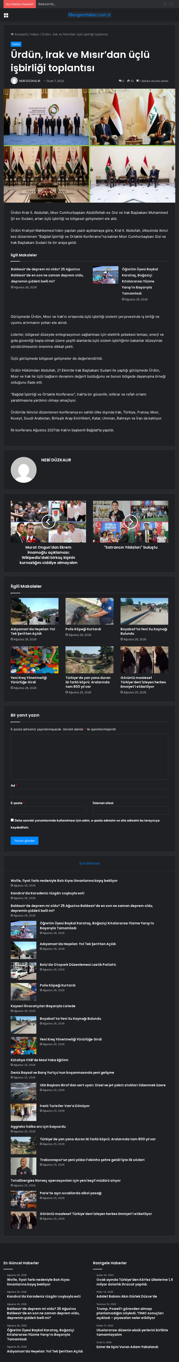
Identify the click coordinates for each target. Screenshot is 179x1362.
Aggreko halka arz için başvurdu (38, 1126)
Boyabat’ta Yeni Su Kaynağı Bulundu (143, 631)
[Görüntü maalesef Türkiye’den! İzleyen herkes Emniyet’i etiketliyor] (144, 659)
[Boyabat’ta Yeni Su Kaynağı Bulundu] (144, 611)
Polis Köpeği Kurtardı (83, 629)
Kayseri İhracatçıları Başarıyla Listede (43, 1006)
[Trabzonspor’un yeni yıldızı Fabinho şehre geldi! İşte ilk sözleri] (23, 1166)
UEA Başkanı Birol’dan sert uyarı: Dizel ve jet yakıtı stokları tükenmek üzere (103, 1085)
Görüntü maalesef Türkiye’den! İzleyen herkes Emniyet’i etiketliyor (143, 682)
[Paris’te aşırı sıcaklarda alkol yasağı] (23, 1199)
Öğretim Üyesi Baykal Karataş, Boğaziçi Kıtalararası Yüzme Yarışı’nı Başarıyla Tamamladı (140, 281)
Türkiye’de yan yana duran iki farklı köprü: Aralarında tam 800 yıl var (87, 682)
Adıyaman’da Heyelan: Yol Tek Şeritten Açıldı (33, 631)
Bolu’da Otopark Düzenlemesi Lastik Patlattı (78, 964)
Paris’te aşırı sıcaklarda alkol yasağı (71, 1193)
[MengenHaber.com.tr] (89, 15)
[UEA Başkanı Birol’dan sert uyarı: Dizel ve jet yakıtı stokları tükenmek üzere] (23, 1091)
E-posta (18, 803)
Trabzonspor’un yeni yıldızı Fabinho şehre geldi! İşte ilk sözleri (92, 1159)
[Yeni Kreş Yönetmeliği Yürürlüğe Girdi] (35, 659)
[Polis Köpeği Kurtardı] (89, 611)
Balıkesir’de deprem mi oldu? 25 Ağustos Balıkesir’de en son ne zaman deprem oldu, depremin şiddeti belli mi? (47, 275)
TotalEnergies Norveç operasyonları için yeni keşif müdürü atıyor (66, 1180)
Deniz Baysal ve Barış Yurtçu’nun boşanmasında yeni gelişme (62, 1072)
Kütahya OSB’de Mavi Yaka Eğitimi (39, 1060)
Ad (14, 785)
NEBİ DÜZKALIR (29, 81)
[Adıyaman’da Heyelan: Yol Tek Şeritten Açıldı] (35, 611)
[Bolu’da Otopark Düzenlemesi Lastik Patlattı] (23, 971)
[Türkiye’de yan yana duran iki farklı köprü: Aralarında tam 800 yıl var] (89, 659)
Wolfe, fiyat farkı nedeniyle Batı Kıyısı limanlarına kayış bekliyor (64, 880)
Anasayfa (21, 34)
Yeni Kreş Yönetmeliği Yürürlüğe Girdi (29, 679)
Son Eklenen (89, 863)
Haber (34, 34)
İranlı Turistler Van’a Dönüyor (65, 1106)
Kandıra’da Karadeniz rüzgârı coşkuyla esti (47, 893)
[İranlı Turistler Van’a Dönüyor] (23, 1112)
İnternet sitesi (103, 803)
